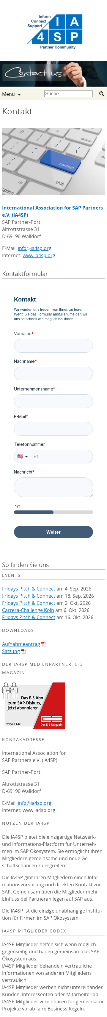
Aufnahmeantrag (21, 644)
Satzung (11, 651)
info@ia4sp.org (34, 248)
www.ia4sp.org (39, 255)
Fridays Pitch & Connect (28, 588)
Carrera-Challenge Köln (28, 610)
